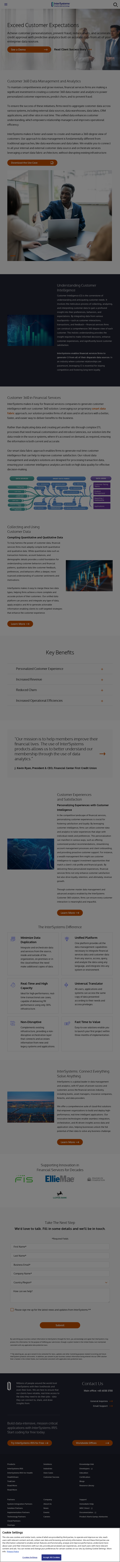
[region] (60, 1545)
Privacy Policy (13, 1551)
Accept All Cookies (51, 1557)
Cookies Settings (29, 1557)
